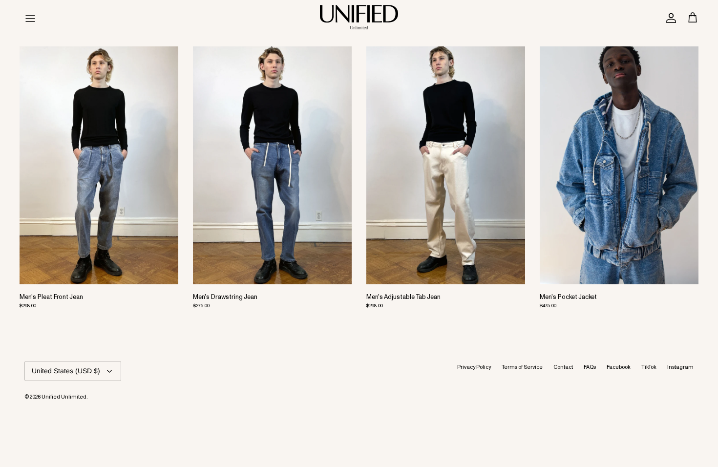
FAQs (590, 364)
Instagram (680, 364)
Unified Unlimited (64, 394)
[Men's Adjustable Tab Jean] (445, 165)
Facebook (619, 364)
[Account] (669, 17)
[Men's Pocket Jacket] (619, 165)
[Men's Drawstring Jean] (272, 165)
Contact (563, 364)
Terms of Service (522, 364)
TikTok (648, 364)
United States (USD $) (66, 371)
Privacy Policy (474, 364)
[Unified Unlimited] (359, 17)
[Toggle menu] (30, 17)
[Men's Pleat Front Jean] (99, 165)
